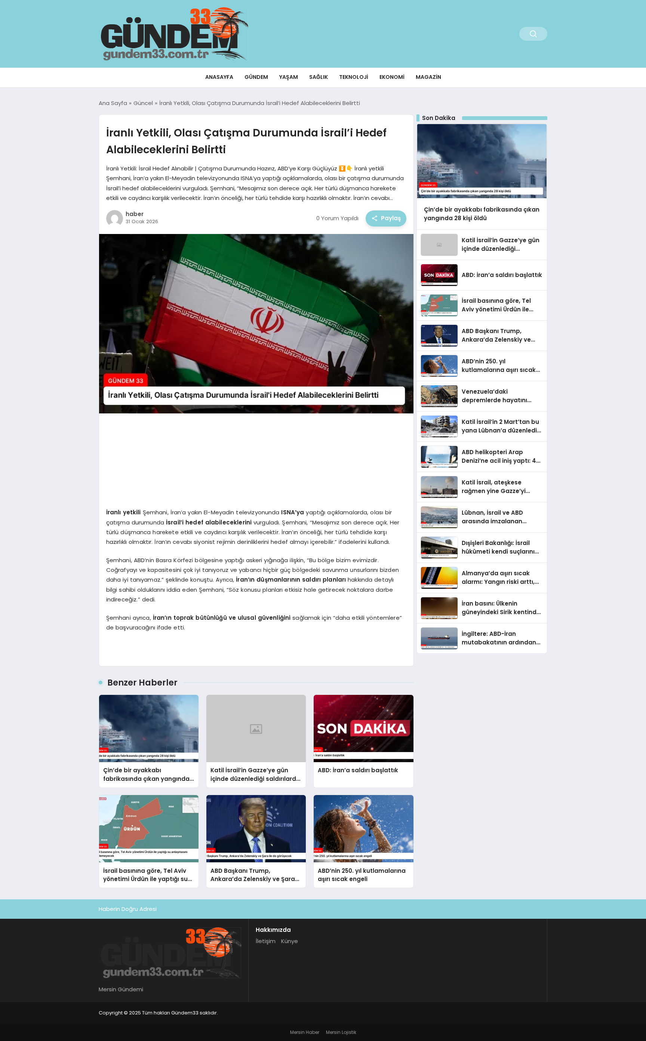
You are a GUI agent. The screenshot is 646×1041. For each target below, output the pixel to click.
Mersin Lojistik (341, 1032)
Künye (289, 941)
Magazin (428, 77)
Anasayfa (219, 77)
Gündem (256, 77)
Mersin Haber (304, 1032)
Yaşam (288, 77)
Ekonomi (391, 77)
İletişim (266, 941)
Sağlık (318, 77)
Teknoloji (353, 77)
